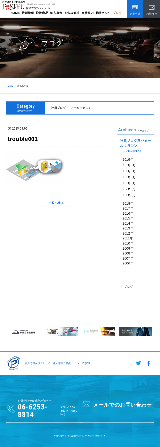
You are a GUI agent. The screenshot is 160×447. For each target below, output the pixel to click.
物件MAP (102, 12)
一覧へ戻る (56, 202)
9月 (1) (130, 165)
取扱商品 (42, 12)
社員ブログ (58, 107)
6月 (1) (130, 171)
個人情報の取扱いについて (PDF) (72, 363)
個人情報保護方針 (35, 363)
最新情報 (28, 12)
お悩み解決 (72, 12)
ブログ (117, 12)
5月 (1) (130, 177)
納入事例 (56, 12)
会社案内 (88, 12)
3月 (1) (130, 183)
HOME (15, 12)
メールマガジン (81, 107)
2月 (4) (130, 189)
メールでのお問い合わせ (122, 405)
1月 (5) (130, 195)
